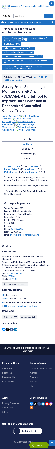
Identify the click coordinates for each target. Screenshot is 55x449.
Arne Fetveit (8, 124)
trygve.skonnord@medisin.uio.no (24, 235)
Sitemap (6, 412)
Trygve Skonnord (11, 116)
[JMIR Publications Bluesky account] (31, 404)
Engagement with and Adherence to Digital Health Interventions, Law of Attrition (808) (23, 68)
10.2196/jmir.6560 (14, 273)
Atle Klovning (9, 130)
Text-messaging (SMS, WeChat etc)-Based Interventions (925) (25, 61)
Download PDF (11, 317)
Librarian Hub (8, 381)
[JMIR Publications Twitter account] (35, 404)
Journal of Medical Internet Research (22, 22)
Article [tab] (27, 139)
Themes (34, 377)
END (4, 295)
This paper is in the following (19, 30)
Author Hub (7, 368)
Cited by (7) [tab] (27, 149)
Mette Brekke (8, 127)
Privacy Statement (11, 403)
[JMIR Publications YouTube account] (47, 404)
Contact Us (7, 407)
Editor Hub (7, 373)
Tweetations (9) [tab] (27, 153)
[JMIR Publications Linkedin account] (43, 404)
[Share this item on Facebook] (12, 329)
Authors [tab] (27, 144)
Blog (32, 386)
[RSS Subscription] (31, 407)
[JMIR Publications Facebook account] (39, 404)
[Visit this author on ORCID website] (30, 116)
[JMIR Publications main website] (26, 7)
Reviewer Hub (9, 377)
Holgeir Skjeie (8, 121)
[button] (51, 3)
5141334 (13, 279)
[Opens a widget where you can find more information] (39, 445)
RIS (4, 302)
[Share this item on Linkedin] (15, 329)
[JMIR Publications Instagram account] (51, 404)
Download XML (29, 317)
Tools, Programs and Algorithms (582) (18, 48)
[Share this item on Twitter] (8, 329)
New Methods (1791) (12, 44)
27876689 (12, 276)
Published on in (25, 78)
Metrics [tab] (27, 158)
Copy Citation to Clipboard (15, 284)
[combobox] (28, 16)
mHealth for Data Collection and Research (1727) (23, 56)
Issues (33, 381)
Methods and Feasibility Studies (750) (18, 52)
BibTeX (5, 299)
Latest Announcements (41, 368)
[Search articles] (48, 16)
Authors (33, 373)
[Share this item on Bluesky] (4, 329)
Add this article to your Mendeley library (19, 306)
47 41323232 (17, 229)
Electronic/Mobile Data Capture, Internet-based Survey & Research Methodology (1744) (25, 39)
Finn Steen (7, 119)
